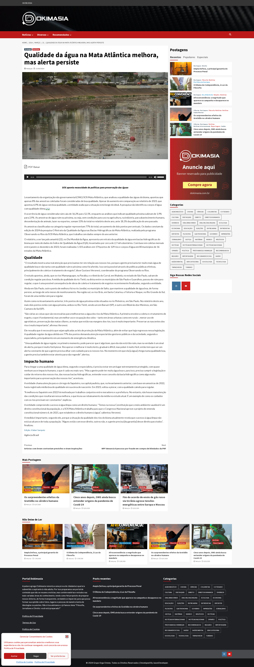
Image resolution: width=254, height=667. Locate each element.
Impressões (225, 234)
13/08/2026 (122, 561)
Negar (36, 656)
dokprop (28, 558)
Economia (176, 228)
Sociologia (207, 262)
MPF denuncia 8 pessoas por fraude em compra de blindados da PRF (134, 447)
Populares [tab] (189, 57)
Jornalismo (176, 239)
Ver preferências (58, 656)
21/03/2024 (40, 69)
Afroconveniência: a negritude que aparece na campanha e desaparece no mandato (211, 100)
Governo (213, 234)
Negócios (134, 487)
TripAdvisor (177, 267)
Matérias (55, 487)
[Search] (230, 34)
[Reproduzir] (27, 177)
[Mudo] (155, 177)
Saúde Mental (38, 490)
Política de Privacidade (45, 662)
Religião (175, 256)
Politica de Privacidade (32, 616)
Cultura (175, 217)
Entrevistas (225, 228)
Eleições (217, 95)
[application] (95, 177)
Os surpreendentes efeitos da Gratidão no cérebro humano (120, 606)
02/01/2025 (86, 508)
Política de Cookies (24, 662)
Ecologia (28, 49)
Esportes (175, 234)
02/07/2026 (37, 505)
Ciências (28, 487)
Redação (29, 69)
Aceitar (14, 656)
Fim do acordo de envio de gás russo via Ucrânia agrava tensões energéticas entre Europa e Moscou (144, 500)
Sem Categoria (193, 262)
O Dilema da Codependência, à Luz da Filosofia (114, 592)
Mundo (125, 487)
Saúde (107, 490)
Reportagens (98, 490)
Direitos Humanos (212, 217)
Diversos (41, 34)
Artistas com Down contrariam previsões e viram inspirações (53, 447)
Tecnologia (221, 262)
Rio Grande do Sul (204, 256)
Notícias (26, 34)
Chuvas (190, 212)
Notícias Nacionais (214, 245)
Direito (204, 66)
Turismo (188, 267)
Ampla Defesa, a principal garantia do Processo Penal (117, 586)
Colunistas (212, 212)
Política (185, 250)
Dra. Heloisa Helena (207, 223)
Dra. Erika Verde (207, 95)
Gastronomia (200, 234)
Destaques (37, 487)
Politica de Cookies (31, 629)
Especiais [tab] (202, 57)
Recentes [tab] (175, 57)
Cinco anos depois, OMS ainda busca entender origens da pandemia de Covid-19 (94, 500)
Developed (145, 662)
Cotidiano (225, 212)
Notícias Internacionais (82, 490)
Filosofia (46, 487)
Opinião (175, 250)
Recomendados (61, 34)
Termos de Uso (29, 622)
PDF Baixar (34, 166)
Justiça (188, 239)
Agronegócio (177, 212)
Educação (188, 228)
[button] (67, 636)
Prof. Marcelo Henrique (202, 82)
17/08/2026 (37, 558)
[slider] (161, 176)
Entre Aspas (211, 228)
